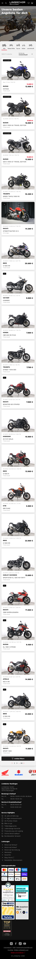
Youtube (24, 943)
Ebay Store (8, 857)
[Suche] (6, 3)
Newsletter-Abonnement (13, 860)
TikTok (20, 943)
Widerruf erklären (17, 952)
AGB (14, 947)
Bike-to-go (8, 823)
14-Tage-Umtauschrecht (13, 818)
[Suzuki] (19, 773)
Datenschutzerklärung (24, 947)
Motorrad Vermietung (12, 850)
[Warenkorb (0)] (32, 3)
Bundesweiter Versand (12, 836)
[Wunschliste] (29, 3)
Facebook (15, 943)
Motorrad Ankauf (10, 847)
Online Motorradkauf (11, 833)
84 (22, 763)
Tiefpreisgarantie (10, 826)
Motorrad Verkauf (10, 845)
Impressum (8, 947)
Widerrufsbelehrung (21, 950)
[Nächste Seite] (24, 763)
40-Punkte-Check (10, 821)
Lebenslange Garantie (12, 828)
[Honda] (5, 773)
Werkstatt (7, 852)
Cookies (10, 950)
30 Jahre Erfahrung (11, 816)
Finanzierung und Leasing (13, 831)
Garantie (7, 855)
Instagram (11, 943)
